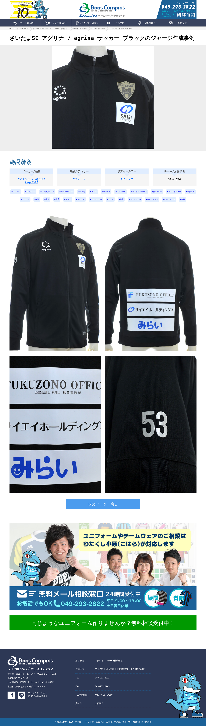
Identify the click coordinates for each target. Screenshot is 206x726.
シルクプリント (48, 192)
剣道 (37, 199)
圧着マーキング (67, 192)
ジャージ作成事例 (98, 29)
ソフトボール (96, 199)
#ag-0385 (31, 182)
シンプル (16, 192)
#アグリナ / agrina (31, 179)
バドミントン (152, 199)
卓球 (47, 199)
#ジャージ (79, 179)
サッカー (106, 192)
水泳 (57, 199)
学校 (183, 199)
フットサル (121, 192)
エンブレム (30, 192)
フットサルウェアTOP (20, 29)
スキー (68, 199)
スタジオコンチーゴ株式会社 (108, 660)
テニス (111, 199)
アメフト (25, 199)
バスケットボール (139, 192)
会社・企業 (157, 192)
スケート (81, 199)
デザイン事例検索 (80, 29)
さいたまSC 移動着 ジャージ (120, 29)
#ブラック (127, 179)
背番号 (82, 192)
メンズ (94, 192)
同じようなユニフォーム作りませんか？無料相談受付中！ (103, 623)
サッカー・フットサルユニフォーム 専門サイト (51, 29)
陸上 (122, 199)
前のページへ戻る (103, 504)
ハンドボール (135, 199)
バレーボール (169, 199)
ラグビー (191, 192)
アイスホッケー (174, 192)
